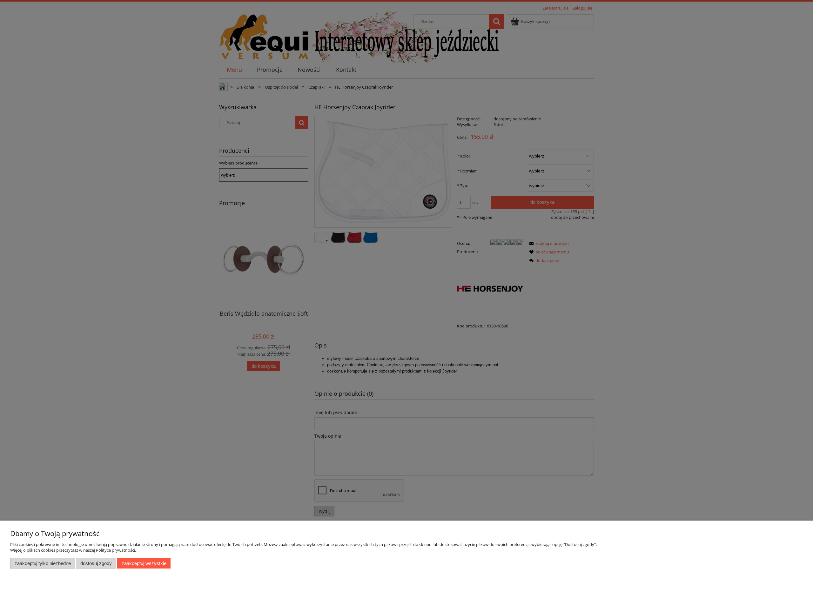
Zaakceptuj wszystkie (144, 563)
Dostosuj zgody (96, 563)
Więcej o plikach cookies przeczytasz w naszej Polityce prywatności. (73, 550)
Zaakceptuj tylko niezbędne (43, 563)
